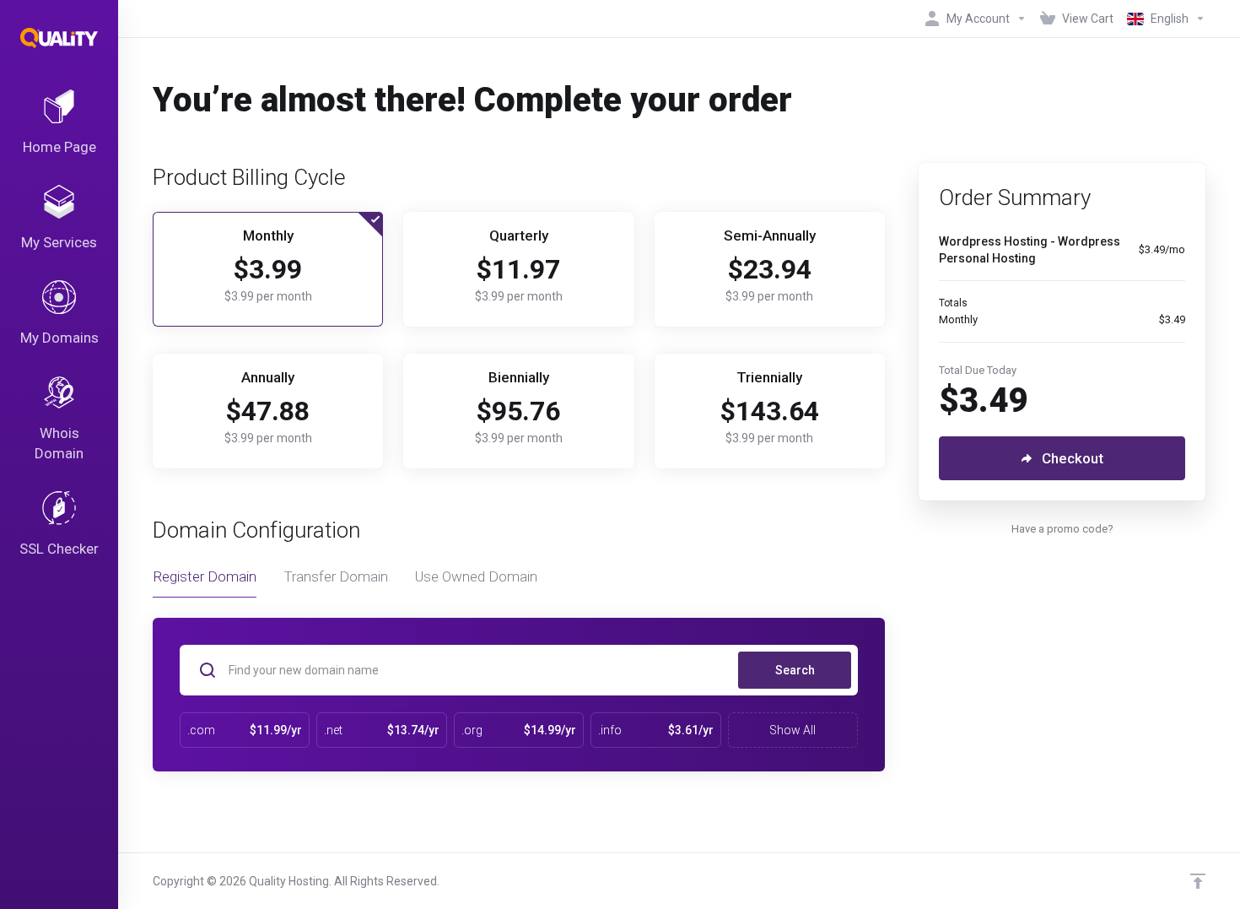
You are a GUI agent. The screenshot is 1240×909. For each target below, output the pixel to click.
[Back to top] (1198, 881)
